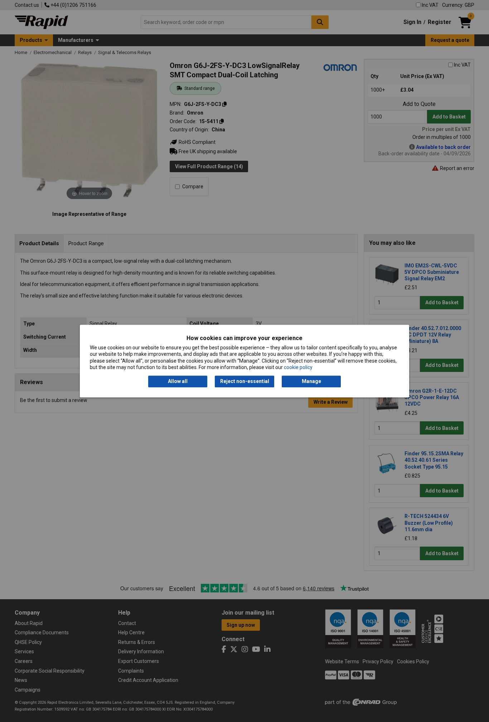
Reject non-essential (244, 381)
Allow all (178, 381)
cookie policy (298, 367)
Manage (311, 381)
